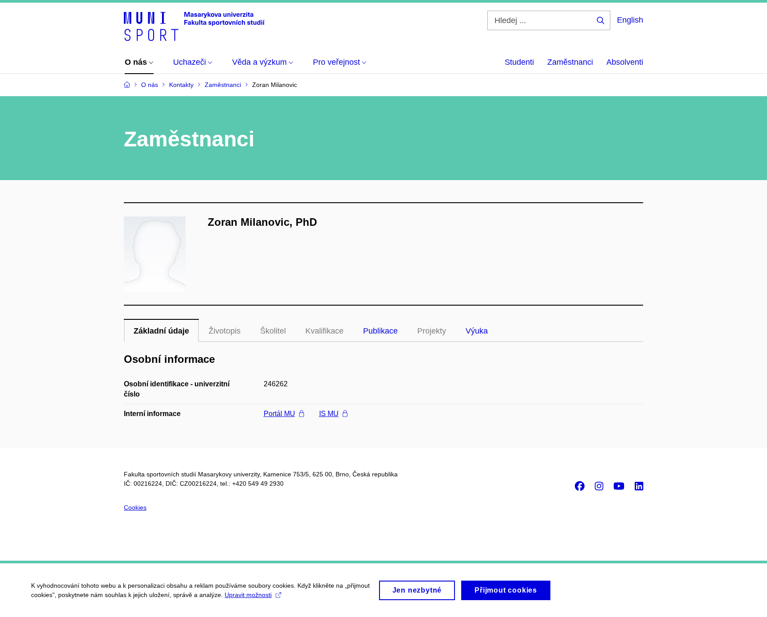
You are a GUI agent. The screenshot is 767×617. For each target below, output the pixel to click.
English (630, 20)
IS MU (329, 413)
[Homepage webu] (194, 26)
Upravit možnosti (248, 594)
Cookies (135, 507)
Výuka (477, 330)
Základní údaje (161, 330)
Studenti (519, 62)
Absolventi (624, 62)
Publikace (380, 330)
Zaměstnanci (570, 62)
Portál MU (279, 413)
